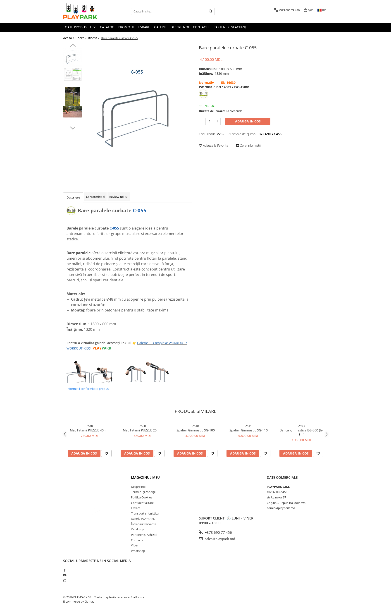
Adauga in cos (248, 121)
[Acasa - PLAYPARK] (85, 11)
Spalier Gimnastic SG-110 (248, 430)
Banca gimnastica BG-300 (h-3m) (301, 432)
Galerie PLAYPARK (143, 519)
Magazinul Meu (145, 477)
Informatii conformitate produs (88, 389)
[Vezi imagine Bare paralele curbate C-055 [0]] (72, 57)
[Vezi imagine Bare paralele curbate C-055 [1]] (72, 74)
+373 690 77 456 (218, 532)
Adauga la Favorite (215, 145)
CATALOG (107, 27)
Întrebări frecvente (143, 524)
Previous (72, 46)
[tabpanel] (138, 111)
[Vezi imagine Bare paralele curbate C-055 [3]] (72, 111)
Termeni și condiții (143, 492)
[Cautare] (211, 11)
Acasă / (69, 38)
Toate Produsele (78, 27)
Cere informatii (250, 145)
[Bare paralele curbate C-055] (138, 111)
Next (72, 127)
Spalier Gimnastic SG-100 (195, 430)
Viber (134, 545)
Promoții (126, 27)
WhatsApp (138, 551)
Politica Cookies (141, 497)
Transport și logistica (145, 513)
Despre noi (180, 27)
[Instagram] (64, 581)
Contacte (201, 27)
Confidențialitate (142, 503)
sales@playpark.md (219, 538)
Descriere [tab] (73, 197)
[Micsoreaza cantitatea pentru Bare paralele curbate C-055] (202, 121)
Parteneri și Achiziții (144, 535)
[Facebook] (64, 570)
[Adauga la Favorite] (106, 453)
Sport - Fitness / (88, 38)
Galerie (160, 27)
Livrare (144, 27)
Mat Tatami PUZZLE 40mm (90, 430)
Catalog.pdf (138, 529)
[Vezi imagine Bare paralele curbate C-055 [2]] (72, 96)
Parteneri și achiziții (231, 27)
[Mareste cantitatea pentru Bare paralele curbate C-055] (217, 121)
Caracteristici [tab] (95, 197)
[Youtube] (64, 575)
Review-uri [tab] (118, 197)
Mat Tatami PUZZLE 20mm (142, 430)
